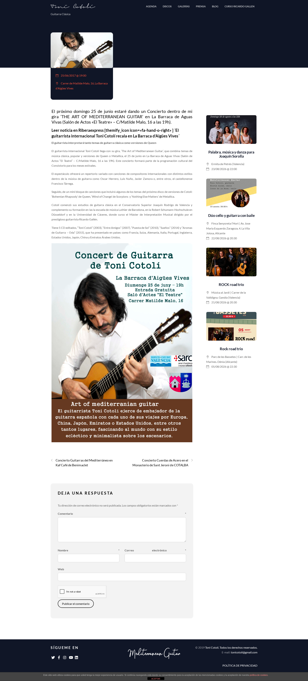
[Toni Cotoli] (76, 7)
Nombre (88, 550)
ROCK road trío (231, 284)
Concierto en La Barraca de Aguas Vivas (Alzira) (154, 27)
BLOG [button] (215, 6)
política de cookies (259, 675)
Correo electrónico (155, 550)
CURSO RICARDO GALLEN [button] (240, 6)
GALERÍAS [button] (184, 6)
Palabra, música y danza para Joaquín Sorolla (231, 154)
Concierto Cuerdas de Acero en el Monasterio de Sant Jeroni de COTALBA (160, 462)
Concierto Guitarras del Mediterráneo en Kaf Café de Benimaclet (84, 462)
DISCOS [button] (167, 6)
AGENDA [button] (151, 6)
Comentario (122, 513)
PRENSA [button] (201, 6)
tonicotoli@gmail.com (244, 652)
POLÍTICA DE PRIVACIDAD (239, 665)
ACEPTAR (155, 679)
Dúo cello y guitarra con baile (231, 215)
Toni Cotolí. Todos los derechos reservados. (231, 647)
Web (61, 569)
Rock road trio (231, 348)
